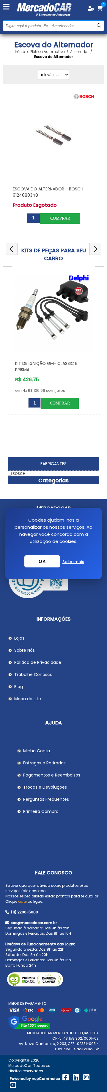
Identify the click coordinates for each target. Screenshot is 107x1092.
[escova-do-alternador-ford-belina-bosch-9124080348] (53, 136)
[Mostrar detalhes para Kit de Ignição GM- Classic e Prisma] (53, 314)
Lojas (19, 638)
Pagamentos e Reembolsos (51, 775)
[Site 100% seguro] (29, 1027)
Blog (18, 687)
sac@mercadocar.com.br (33, 922)
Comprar (60, 218)
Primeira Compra (41, 811)
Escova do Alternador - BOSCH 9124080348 (48, 192)
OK (42, 561)
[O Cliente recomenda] (53, 580)
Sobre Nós (24, 650)
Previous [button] (12, 249)
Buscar (99, 25)
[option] (53, 344)
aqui (22, 901)
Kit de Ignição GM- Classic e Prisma (46, 366)
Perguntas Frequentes (46, 799)
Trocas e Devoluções (45, 787)
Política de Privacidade (37, 662)
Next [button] (95, 249)
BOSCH (18, 473)
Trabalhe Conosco (33, 674)
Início (20, 51)
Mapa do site (27, 699)
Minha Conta (36, 751)
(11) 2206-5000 (24, 912)
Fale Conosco (53, 872)
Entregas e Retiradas (44, 763)
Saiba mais (73, 561)
